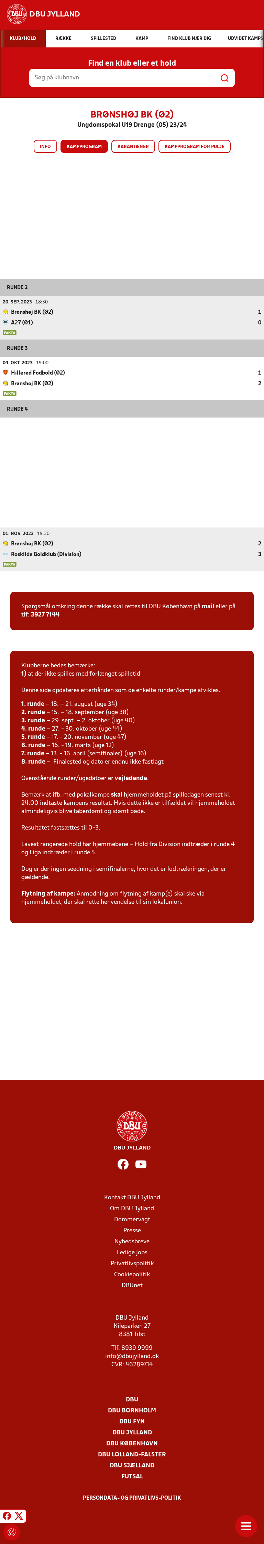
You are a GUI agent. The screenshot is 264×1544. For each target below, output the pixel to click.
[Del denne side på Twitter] (18, 1517)
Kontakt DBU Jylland (132, 1198)
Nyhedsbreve (132, 1242)
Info (45, 147)
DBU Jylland (132, 1433)
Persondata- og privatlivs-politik (132, 1498)
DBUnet (132, 1286)
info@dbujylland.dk (132, 1356)
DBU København (132, 1444)
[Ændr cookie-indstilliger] (11, 1532)
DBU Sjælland (132, 1466)
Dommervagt (132, 1220)
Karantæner (133, 147)
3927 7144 (45, 615)
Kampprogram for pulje (194, 147)
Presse (132, 1231)
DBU (132, 1400)
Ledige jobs (132, 1253)
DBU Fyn (132, 1422)
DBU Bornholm (132, 1411)
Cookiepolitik (132, 1275)
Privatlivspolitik (132, 1264)
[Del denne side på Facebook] (7, 1517)
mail (208, 607)
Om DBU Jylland (132, 1209)
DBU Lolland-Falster (132, 1455)
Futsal (132, 1477)
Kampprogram (84, 147)
